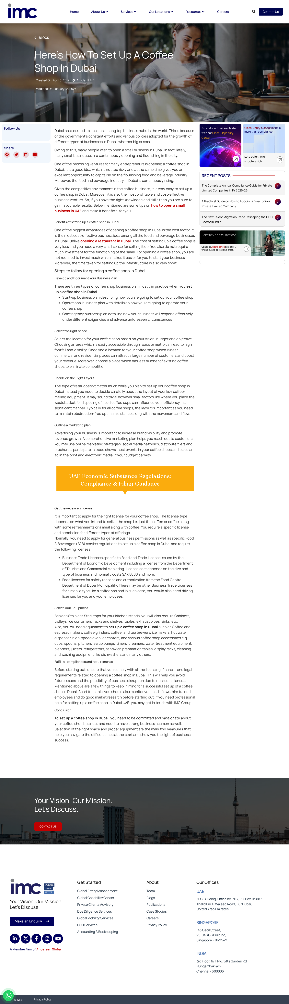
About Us (98, 11)
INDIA (201, 953)
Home (74, 11)
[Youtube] (58, 939)
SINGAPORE (207, 922)
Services (127, 11)
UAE (200, 891)
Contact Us (271, 11)
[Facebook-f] (36, 939)
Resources (194, 11)
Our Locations (159, 11)
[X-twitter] (25, 939)
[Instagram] (47, 939)
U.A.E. (91, 80)
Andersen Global (49, 949)
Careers (223, 11)
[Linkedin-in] (15, 939)
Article (81, 80)
